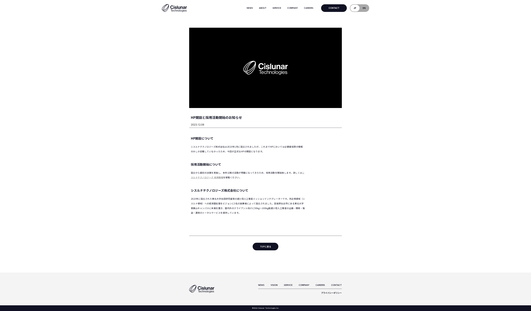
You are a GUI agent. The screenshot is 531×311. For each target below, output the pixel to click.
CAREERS (320, 285)
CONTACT (336, 285)
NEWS (261, 285)
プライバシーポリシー (331, 292)
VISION (274, 285)
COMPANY (304, 285)
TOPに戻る (265, 246)
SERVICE (288, 285)
